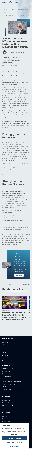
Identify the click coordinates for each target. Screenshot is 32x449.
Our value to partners (8, 403)
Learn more (19, 275)
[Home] (10, 2)
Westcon (4, 345)
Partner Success (15, 60)
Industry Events (17, 57)
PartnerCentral (6, 400)
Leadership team (7, 371)
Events (4, 360)
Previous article (7, 284)
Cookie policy (14, 434)
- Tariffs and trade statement (10, 387)
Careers (4, 374)
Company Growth (7, 62)
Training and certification (9, 408)
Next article (25, 284)
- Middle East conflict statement (11, 381)
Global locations (7, 376)
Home (5, 9)
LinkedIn (5, 416)
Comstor (4, 347)
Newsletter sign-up (8, 421)
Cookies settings (14, 446)
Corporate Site (6, 389)
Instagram (5, 419)
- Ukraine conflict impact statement (13, 384)
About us (5, 355)
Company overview (8, 368)
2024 (4, 12)
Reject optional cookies (14, 442)
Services (4, 352)
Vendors (4, 350)
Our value (5, 342)
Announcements (23, 9)
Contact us (5, 358)
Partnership (6, 60)
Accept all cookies (15, 438)
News (12, 9)
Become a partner (7, 405)
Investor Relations (7, 392)
